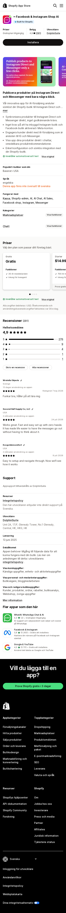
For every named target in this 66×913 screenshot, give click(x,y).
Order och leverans (14, 745)
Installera (33, 42)
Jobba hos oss (43, 803)
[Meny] (61, 5)
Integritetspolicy (13, 500)
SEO (36, 762)
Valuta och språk (44, 775)
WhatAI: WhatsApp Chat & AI (29, 614)
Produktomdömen (45, 739)
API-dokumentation (15, 803)
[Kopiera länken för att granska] (21, 380)
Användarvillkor (12, 877)
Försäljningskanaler (14, 726)
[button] (33, 619)
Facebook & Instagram (25, 629)
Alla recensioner (40, 367)
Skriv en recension (15, 367)
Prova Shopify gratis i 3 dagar (33, 686)
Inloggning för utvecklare (18, 868)
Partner (38, 822)
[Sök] (55, 5)
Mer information (12, 600)
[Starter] (32, 294)
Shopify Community (15, 810)
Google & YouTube (23, 644)
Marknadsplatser (13, 215)
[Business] (36, 294)
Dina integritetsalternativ (18, 902)
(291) (38, 33)
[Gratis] (30, 294)
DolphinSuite (53, 33)
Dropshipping (42, 726)
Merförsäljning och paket (45, 747)
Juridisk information (46, 835)
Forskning (8, 816)
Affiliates (39, 829)
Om (36, 797)
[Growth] (34, 294)
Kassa (6, 198)
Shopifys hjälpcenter (15, 797)
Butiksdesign (11, 752)
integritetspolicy (13, 562)
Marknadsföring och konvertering (15, 760)
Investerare (41, 810)
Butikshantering (12, 768)
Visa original (48, 156)
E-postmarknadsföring (47, 755)
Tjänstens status (44, 841)
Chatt (6, 226)
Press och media (44, 816)
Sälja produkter (12, 739)
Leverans (39, 768)
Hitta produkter (12, 733)
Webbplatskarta (12, 894)
